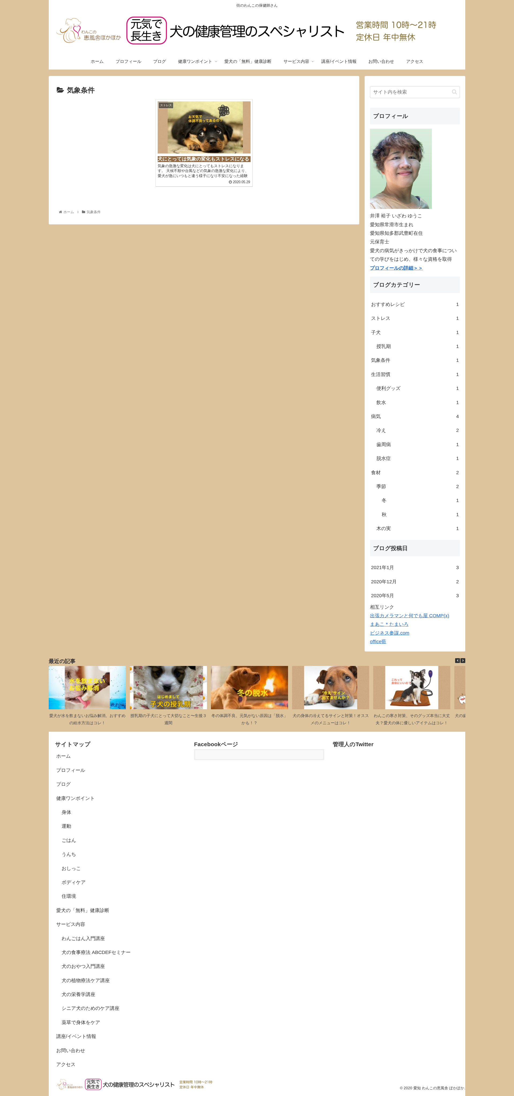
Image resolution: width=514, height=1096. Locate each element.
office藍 (378, 641)
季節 (417, 486)
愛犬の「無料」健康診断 (82, 910)
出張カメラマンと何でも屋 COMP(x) (409, 615)
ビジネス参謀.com (389, 633)
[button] (454, 92)
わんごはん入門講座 (83, 938)
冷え (417, 430)
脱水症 (417, 458)
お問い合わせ (70, 1050)
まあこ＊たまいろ (389, 624)
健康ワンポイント (75, 798)
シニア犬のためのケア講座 (90, 1008)
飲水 (417, 402)
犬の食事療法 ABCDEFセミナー (96, 952)
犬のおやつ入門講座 (83, 966)
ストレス (415, 318)
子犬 (415, 332)
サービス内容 (70, 924)
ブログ (63, 784)
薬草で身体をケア (81, 1022)
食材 (415, 472)
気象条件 (415, 360)
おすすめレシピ (415, 304)
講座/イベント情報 (76, 1036)
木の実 (417, 528)
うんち (69, 854)
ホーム (63, 756)
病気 (415, 416)
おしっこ (71, 868)
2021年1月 (415, 567)
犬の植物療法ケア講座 (86, 980)
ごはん (69, 840)
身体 (66, 812)
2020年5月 (415, 595)
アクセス (65, 1064)
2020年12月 (415, 581)
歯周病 (417, 444)
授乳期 (417, 346)
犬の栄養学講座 (78, 994)
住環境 (69, 896)
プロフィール (70, 770)
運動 (66, 826)
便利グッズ (417, 388)
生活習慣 (415, 374)
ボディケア (74, 882)
